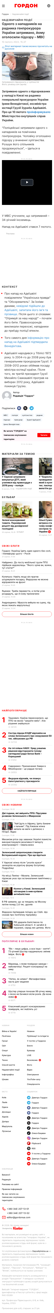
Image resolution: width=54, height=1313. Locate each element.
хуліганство (27, 415)
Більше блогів (27, 614)
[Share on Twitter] (25, 408)
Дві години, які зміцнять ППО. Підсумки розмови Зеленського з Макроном (24, 814)
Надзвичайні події (20, 14)
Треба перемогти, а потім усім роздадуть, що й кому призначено (23, 592)
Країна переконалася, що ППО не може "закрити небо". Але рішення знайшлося (28, 721)
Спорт (5, 1050)
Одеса (5, 1107)
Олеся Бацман (39, 1133)
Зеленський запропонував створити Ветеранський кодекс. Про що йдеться (24, 853)
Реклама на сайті (10, 1184)
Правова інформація (12, 1189)
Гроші (5, 1041)
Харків (5, 1117)
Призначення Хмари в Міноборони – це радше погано (27, 767)
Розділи (31, 1025)
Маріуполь (7, 1126)
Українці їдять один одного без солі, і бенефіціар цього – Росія (26, 552)
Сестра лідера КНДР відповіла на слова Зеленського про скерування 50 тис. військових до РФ (30, 736)
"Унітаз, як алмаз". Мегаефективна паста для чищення (27, 980)
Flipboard (36, 1143)
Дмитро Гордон (39, 1097)
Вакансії (6, 1175)
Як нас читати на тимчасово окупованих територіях (13, 1197)
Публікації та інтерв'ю (38, 1036)
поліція (15, 415)
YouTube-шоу (33, 1079)
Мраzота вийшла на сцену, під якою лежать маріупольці (26, 604)
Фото (29, 1065)
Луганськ (6, 1131)
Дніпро (5, 1121)
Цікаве (5, 1079)
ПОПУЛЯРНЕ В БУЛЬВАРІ (18, 941)
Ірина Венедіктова (12, 424)
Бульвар (8, 497)
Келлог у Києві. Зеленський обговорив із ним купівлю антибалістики (29, 891)
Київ (4, 1097)
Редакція (6, 1179)
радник (40, 415)
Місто (4, 1092)
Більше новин (27, 934)
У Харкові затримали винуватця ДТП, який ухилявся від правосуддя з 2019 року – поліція (17, 481)
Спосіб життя (8, 1065)
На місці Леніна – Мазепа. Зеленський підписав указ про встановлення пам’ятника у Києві (27, 878)
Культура (6, 1055)
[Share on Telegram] (31, 408)
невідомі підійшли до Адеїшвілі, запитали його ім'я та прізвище (26, 310)
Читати (43, 435)
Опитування (33, 1074)
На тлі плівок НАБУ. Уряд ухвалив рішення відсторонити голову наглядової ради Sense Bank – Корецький (27, 752)
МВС (6, 415)
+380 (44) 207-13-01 (18, 1208)
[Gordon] (26, 6)
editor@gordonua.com (18, 1217)
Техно (5, 1060)
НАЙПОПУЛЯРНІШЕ (14, 710)
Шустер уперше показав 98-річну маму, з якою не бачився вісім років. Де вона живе (30, 994)
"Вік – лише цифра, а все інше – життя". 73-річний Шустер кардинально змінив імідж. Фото (29, 951)
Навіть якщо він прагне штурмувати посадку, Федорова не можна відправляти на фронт (25, 579)
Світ (4, 1045)
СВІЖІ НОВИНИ (12, 804)
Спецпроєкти (33, 1084)
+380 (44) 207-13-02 (18, 1213)
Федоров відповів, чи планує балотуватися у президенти (24, 780)
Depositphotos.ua (40, 1251)
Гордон (5, 14)
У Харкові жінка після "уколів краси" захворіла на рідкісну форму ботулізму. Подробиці (23, 865)
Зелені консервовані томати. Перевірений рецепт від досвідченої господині (15, 524)
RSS (33, 1148)
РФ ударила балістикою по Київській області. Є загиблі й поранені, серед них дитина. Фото (33, 925)
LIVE (29, 1055)
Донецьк (6, 1112)
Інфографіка (8, 1074)
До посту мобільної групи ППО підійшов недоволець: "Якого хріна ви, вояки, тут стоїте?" (27, 565)
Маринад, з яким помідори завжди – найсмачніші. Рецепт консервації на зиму (28, 966)
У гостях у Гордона (36, 1041)
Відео (29, 1070)
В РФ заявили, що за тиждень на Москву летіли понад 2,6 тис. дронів (24, 903)
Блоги (30, 1045)
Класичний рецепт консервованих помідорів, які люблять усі (26, 1008)
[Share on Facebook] (19, 408)
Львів (4, 1102)
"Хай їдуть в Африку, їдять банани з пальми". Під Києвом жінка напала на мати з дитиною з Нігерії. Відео (26, 827)
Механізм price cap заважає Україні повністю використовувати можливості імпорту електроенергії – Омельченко (26, 842)
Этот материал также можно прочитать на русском (28, 47)
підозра (7, 420)
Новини (5, 1025)
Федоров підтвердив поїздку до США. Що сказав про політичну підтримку (25, 913)
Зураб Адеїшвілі (34, 420)
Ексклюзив (32, 1060)
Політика (6, 1036)
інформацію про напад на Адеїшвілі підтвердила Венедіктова (26, 342)
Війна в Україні (9, 1031)
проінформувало (38, 112)
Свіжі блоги (11, 545)
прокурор (18, 420)
